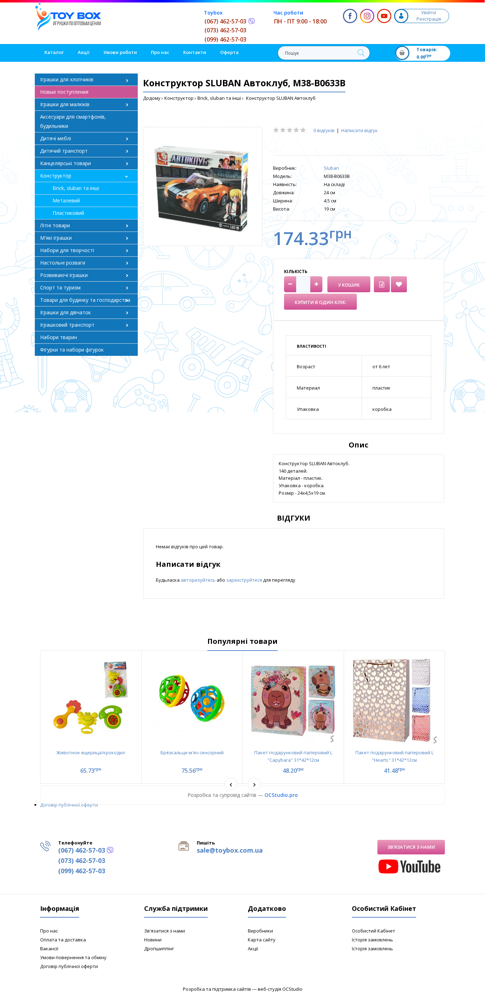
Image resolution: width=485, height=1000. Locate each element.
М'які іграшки (56, 237)
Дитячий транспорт (64, 150)
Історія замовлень (372, 939)
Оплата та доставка (63, 939)
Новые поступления (64, 91)
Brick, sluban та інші (219, 98)
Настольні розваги (62, 262)
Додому (151, 98)
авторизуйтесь (199, 580)
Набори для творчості (67, 250)
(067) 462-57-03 (225, 21)
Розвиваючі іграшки (64, 275)
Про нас (49, 931)
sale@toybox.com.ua (230, 850)
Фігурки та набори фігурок (72, 349)
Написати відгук (359, 130)
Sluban (331, 168)
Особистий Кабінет (373, 931)
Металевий (66, 200)
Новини (153, 939)
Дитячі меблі (55, 138)
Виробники (260, 931)
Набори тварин (58, 337)
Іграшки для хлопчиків (66, 79)
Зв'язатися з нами (411, 847)
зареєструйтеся (244, 580)
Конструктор (179, 98)
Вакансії (49, 948)
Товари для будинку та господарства (85, 300)
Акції (253, 948)
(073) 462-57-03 (225, 30)
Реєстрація (428, 19)
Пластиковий (68, 213)
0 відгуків (324, 130)
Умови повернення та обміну (73, 957)
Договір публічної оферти (69, 804)
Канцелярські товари (65, 163)
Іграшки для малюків (64, 104)
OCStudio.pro (281, 795)
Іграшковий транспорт (67, 324)
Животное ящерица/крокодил (90, 752)
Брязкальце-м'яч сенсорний (192, 752)
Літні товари (55, 225)
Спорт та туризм (60, 287)
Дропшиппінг (159, 948)
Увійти (428, 12)
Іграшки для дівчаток (65, 312)
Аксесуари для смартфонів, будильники (73, 121)
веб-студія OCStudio (280, 989)
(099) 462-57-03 (225, 39)
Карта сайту (262, 939)
